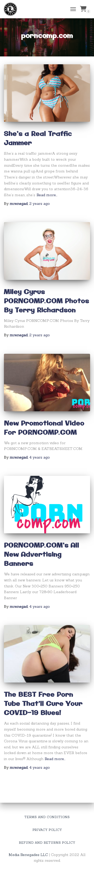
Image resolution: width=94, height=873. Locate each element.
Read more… (47, 195)
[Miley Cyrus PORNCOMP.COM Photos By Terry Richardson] (47, 251)
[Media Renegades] (12, 9)
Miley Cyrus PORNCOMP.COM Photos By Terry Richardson (46, 301)
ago (39, 203)
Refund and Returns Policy (47, 843)
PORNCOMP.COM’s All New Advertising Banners (41, 555)
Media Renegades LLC (28, 854)
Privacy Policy (47, 830)
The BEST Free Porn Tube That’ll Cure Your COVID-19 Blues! (43, 704)
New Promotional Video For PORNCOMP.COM (44, 428)
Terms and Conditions (47, 817)
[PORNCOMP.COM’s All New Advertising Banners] (47, 504)
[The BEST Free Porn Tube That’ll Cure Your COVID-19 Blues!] (47, 654)
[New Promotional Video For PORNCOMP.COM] (47, 382)
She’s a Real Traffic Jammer (38, 138)
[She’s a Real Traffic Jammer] (47, 93)
